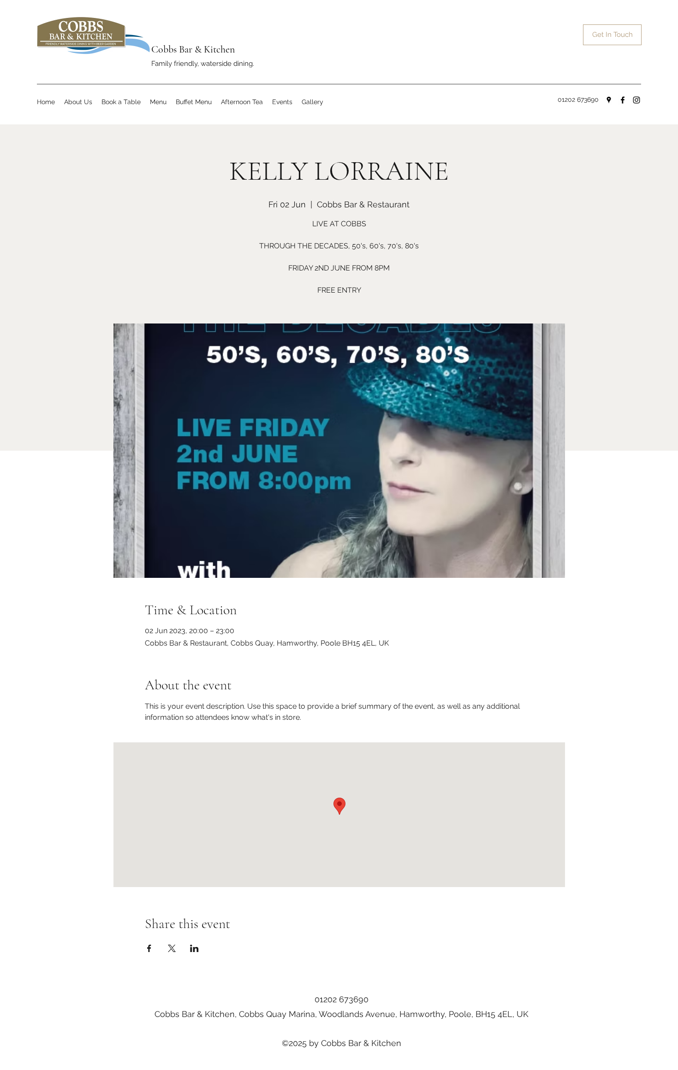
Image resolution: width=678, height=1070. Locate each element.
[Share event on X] (171, 948)
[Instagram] (636, 100)
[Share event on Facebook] (149, 948)
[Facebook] (622, 100)
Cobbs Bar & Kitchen (193, 49)
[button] (158, 102)
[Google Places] (608, 100)
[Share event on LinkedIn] (194, 948)
